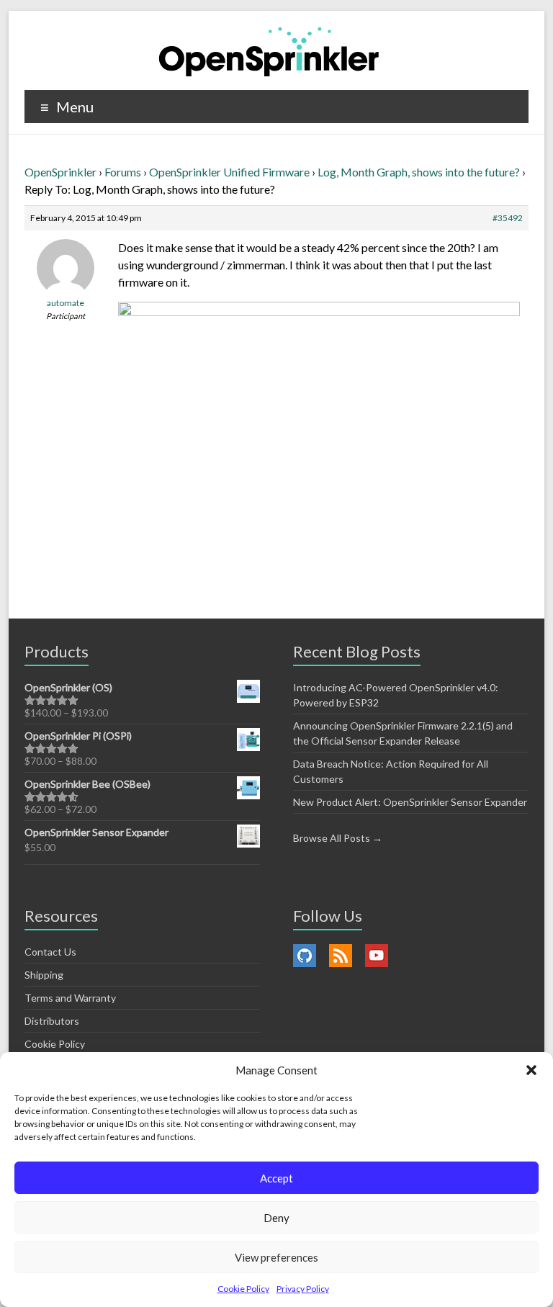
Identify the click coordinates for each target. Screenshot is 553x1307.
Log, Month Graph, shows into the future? (419, 172)
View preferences (276, 1257)
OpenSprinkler (60, 172)
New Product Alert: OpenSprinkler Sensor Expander (410, 802)
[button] (531, 1070)
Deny (276, 1217)
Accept (276, 1178)
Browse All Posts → (337, 838)
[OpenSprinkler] (269, 50)
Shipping (43, 975)
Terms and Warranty (70, 998)
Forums (122, 172)
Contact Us (50, 952)
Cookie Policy (243, 1288)
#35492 (508, 217)
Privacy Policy (302, 1288)
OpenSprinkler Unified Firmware (229, 172)
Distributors (51, 1021)
